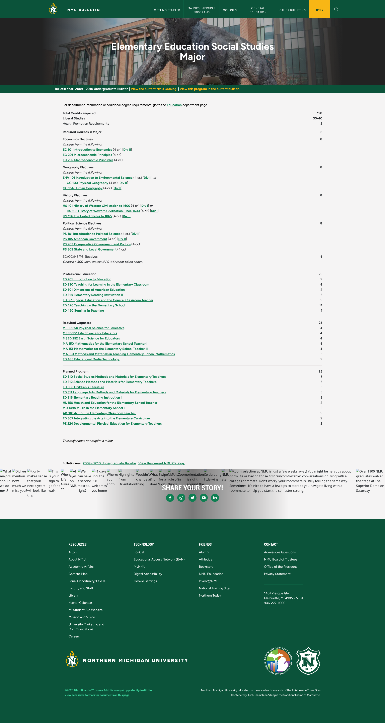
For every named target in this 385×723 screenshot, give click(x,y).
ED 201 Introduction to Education (87, 279)
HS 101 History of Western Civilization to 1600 (96, 206)
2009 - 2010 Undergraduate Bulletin (101, 89)
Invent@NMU (209, 581)
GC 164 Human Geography (82, 188)
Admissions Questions (280, 552)
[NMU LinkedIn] (215, 498)
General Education (258, 10)
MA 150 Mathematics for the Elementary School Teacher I (105, 343)
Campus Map (78, 574)
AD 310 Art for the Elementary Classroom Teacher (99, 413)
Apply (319, 10)
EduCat (139, 552)
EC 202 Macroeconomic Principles (88, 160)
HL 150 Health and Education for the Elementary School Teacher (110, 403)
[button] (336, 8)
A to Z (73, 552)
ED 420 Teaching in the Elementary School (94, 305)
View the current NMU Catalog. (154, 89)
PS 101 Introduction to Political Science (92, 234)
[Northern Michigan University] (53, 9)
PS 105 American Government (85, 239)
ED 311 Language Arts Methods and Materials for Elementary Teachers (114, 392)
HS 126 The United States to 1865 (87, 216)
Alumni (204, 552)
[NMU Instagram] (181, 498)
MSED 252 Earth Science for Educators (91, 338)
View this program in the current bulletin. (210, 89)
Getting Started (167, 10)
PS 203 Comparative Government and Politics (97, 244)
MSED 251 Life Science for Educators (90, 333)
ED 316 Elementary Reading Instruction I (92, 397)
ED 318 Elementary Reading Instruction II (93, 295)
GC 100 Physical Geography (87, 183)
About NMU (77, 559)
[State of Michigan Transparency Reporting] (278, 661)
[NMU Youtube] (204, 498)
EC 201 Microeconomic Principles (87, 155)
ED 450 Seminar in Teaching (83, 310)
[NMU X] (192, 498)
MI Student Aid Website (86, 610)
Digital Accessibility (148, 574)
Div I (144, 206)
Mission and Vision (82, 617)
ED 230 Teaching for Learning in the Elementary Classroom (106, 284)
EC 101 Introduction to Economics (87, 149)
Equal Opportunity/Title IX (87, 581)
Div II (127, 149)
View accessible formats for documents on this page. (97, 695)
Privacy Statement (277, 574)
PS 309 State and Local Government (90, 249)
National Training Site (214, 588)
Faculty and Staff (81, 588)
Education (174, 105)
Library (73, 595)
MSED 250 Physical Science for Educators (93, 328)
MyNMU (140, 567)
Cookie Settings (145, 581)
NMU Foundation (211, 574)
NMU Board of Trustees (280, 559)
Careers (74, 636)
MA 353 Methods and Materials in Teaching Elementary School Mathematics (119, 354)
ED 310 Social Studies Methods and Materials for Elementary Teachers (114, 377)
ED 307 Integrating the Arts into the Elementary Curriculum (106, 418)
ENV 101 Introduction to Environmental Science (98, 178)
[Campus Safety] (308, 661)
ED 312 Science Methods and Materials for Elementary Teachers (109, 382)
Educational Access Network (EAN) (159, 559)
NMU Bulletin (83, 10)
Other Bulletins (293, 10)
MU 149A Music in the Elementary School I (94, 408)
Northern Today (210, 595)
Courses (230, 10)
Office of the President (280, 567)
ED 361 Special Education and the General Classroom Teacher (108, 300)
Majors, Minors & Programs (202, 10)
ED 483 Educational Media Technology (91, 359)
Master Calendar (80, 603)
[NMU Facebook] (170, 498)
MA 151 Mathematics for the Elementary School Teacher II (105, 349)
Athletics (205, 559)
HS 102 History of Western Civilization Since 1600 (103, 211)
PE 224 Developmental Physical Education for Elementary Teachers (112, 423)
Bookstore (206, 567)
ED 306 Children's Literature (83, 387)
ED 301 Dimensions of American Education (94, 290)
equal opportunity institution (135, 690)
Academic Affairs (81, 567)
